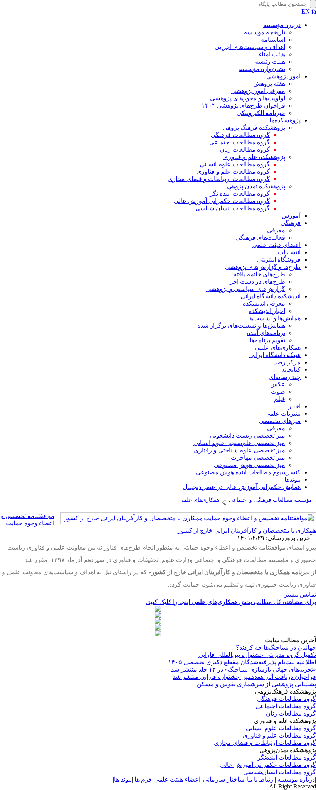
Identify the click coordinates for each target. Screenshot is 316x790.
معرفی (276, 230)
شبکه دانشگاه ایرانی (275, 355)
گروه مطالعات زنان (245, 149)
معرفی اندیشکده (264, 303)
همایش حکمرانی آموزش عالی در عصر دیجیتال (242, 487)
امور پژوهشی (283, 76)
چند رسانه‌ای (285, 377)
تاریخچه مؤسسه (264, 32)
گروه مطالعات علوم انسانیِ (235, 164)
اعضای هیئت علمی (276, 245)
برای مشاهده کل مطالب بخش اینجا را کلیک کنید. (231, 602)
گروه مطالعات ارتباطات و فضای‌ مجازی (265, 742)
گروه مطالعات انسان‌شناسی (279, 772)
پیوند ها (123, 779)
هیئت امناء (272, 54)
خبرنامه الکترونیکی (261, 113)
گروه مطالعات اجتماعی (239, 142)
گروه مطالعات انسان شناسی (232, 208)
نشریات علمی (283, 413)
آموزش (291, 215)
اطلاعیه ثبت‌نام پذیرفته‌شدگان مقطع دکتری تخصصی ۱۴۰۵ (242, 662)
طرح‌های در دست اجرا (256, 281)
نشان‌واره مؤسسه (262, 69)
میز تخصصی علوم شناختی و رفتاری (239, 450)
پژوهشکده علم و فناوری (254, 157)
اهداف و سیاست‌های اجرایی (250, 47)
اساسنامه (273, 39)
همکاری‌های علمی (278, 347)
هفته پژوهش (269, 83)
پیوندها (292, 479)
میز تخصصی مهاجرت (258, 457)
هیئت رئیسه (270, 61)
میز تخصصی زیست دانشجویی (247, 435)
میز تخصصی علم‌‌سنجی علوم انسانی (239, 443)
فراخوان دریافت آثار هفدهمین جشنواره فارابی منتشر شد (244, 676)
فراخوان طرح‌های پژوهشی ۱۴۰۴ (243, 105)
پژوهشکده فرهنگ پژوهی (254, 127)
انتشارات (289, 252)
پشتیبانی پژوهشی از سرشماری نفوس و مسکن (256, 684)
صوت (278, 391)
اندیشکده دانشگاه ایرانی (270, 296)
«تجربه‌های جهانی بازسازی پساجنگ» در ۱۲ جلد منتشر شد (243, 669)
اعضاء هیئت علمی (177, 779)
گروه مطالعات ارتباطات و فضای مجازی (219, 179)
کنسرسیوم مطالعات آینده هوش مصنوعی (248, 472)
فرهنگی (291, 223)
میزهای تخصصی (280, 421)
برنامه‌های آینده (266, 333)
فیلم (279, 399)
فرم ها (142, 779)
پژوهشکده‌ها (285, 120)
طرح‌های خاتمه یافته (259, 274)
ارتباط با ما (261, 779)
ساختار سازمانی (223, 779)
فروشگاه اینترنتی (279, 259)
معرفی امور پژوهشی (258, 91)
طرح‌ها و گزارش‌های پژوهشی (263, 267)
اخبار (294, 406)
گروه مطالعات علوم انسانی (281, 728)
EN (305, 11)
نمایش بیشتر (300, 594)
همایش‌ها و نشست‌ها (274, 318)
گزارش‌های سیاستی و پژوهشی (245, 289)
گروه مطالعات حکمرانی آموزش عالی (222, 201)
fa (313, 11)
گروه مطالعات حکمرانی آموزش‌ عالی (268, 764)
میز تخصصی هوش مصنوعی (249, 465)
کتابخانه (291, 369)
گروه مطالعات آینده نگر (240, 193)
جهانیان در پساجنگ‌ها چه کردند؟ (276, 647)
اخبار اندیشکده (267, 311)
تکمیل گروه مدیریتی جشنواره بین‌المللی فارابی (257, 654)
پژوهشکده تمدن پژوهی (256, 186)
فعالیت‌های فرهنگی (260, 237)
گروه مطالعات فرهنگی (240, 135)
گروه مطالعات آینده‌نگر (286, 757)
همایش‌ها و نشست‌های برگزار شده (241, 325)
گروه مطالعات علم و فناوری (233, 171)
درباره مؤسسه (282, 25)
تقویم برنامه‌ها (267, 340)
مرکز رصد (287, 362)
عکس (277, 384)
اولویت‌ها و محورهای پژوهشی (247, 98)
